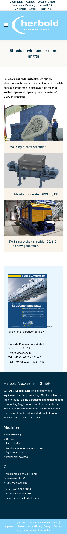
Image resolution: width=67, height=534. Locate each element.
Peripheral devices (17, 456)
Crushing (11, 438)
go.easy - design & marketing (35, 530)
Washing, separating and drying (24, 447)
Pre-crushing (13, 434)
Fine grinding (13, 443)
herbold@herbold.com (26, 498)
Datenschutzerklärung (30, 526)
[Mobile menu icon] (6, 25)
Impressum (10, 526)
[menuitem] (16, 2)
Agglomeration (14, 452)
